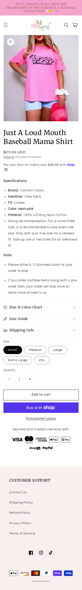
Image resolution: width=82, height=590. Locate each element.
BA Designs (44, 581)
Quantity (9, 370)
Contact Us (18, 492)
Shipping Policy (21, 502)
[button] (6, 25)
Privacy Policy (20, 523)
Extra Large (17, 360)
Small (12, 350)
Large (57, 350)
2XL (42, 360)
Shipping (8, 157)
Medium (35, 350)
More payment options (41, 418)
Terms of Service (22, 533)
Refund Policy (20, 512)
